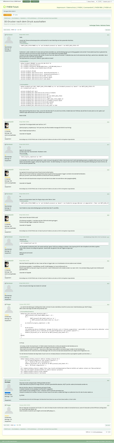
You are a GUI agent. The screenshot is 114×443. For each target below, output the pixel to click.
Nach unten (7, 29)
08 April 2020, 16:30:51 (24, 34)
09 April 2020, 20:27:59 (24, 193)
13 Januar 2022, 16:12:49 (24, 380)
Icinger (8, 380)
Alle (20, 29)
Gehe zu (88, 432)
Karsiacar (9, 35)
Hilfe (87, 441)
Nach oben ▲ (109, 441)
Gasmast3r (10, 122)
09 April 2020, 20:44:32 (24, 214)
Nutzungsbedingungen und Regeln (97, 441)
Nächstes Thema (105, 25)
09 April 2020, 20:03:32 (24, 144)
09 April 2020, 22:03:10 (24, 283)
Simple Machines (13, 441)
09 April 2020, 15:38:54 (24, 121)
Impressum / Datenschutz (66, 7)
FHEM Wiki (99, 7)
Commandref (88, 7)
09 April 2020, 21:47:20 (24, 260)
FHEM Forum (13, 7)
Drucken (108, 30)
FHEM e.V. (107, 7)
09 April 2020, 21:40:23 (24, 236)
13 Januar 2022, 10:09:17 (24, 304)
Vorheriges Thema (94, 25)
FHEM (80, 7)
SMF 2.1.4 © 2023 (6, 441)
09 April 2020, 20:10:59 (24, 169)
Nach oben (6, 425)
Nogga (8, 304)
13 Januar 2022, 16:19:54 (24, 405)
